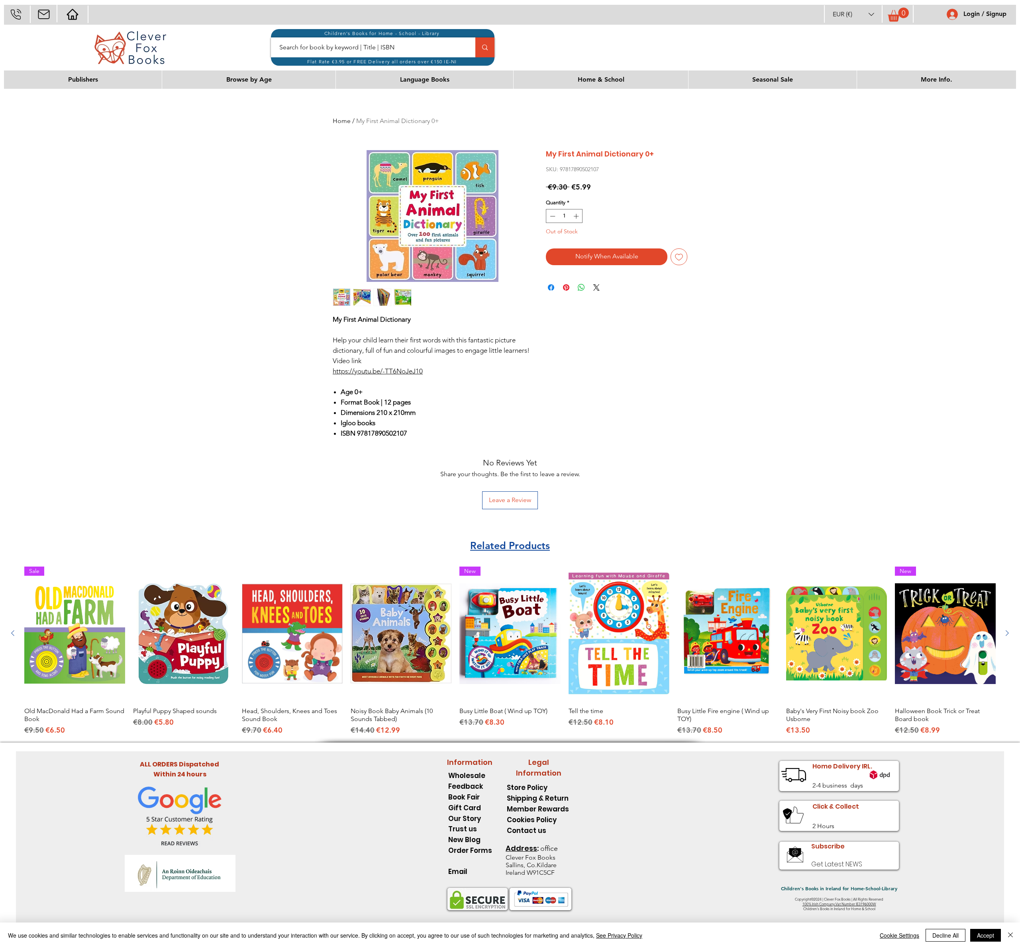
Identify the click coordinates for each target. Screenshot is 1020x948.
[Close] (1010, 935)
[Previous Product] (13, 633)
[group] (510, 651)
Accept (985, 935)
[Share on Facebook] (551, 287)
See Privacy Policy (619, 935)
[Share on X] (596, 287)
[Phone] (16, 14)
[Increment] (577, 216)
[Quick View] (183, 634)
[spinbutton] (564, 216)
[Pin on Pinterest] (566, 287)
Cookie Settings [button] (899, 935)
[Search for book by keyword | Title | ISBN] (484, 47)
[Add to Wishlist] (679, 256)
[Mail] (43, 14)
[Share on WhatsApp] (581, 287)
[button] (853, 14)
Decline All (945, 935)
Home (342, 121)
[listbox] (853, 14)
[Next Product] (1007, 633)
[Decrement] (552, 216)
